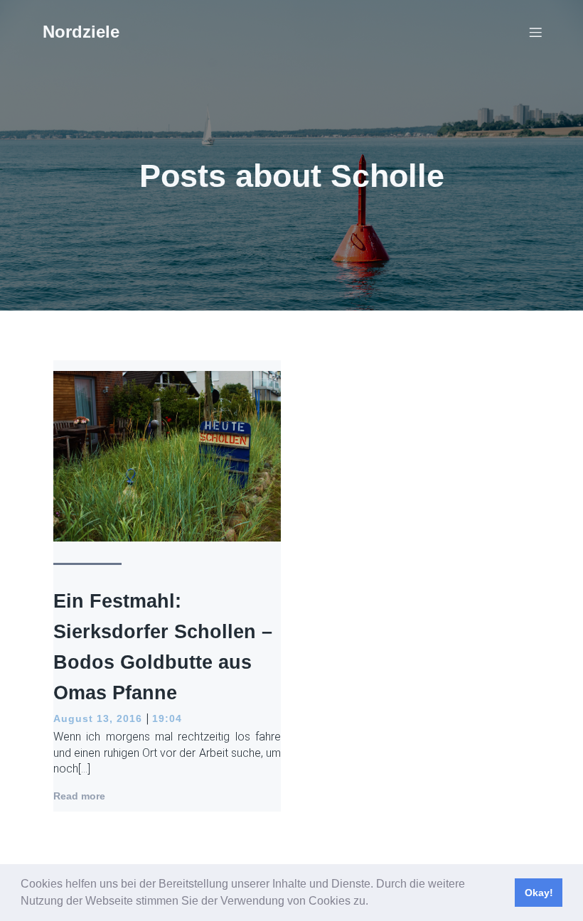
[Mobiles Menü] (535, 32)
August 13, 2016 (97, 718)
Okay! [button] (539, 892)
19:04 (167, 718)
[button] (373, 902)
